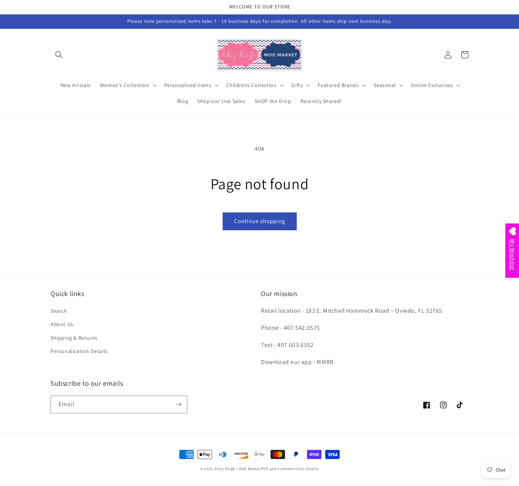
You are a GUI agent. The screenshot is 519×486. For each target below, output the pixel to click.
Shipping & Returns (74, 337)
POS (265, 468)
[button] (59, 54)
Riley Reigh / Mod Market (237, 468)
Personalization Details (79, 351)
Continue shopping (259, 221)
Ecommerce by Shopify (298, 468)
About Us (62, 324)
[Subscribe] (178, 404)
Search (59, 310)
